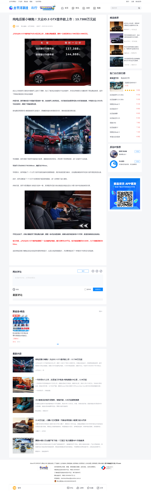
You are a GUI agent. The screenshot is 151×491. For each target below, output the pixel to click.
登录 (127, 1)
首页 (66, 8)
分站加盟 (88, 463)
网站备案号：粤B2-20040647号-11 (64, 475)
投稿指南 (69, 463)
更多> (100, 311)
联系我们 (82, 463)
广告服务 (57, 463)
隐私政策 (50, 463)
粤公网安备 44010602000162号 (66, 481)
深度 (88, 8)
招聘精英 (94, 463)
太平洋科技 (18, 8)
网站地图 (101, 463)
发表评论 (98, 289)
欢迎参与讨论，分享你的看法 (25, 278)
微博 (97, 271)
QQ (93, 271)
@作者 (89, 289)
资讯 (77, 8)
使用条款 (75, 463)
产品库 (20, 1)
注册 (132, 1)
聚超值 (26, 1)
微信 (101, 271)
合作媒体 (63, 463)
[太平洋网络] (44, 467)
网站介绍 (44, 463)
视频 (31, 1)
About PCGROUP (35, 463)
